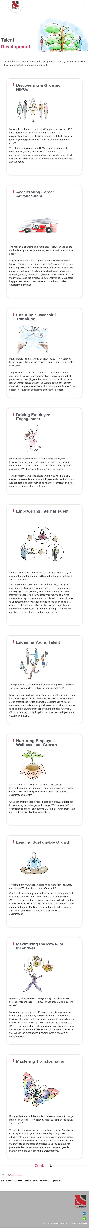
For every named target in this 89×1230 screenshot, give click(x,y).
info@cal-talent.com (15, 1175)
